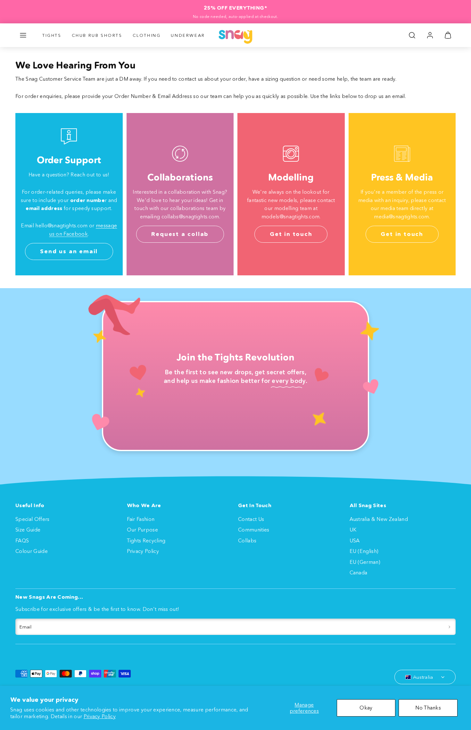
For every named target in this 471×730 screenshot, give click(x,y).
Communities (253, 529)
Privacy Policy (100, 716)
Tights (52, 35)
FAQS (22, 540)
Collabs (247, 540)
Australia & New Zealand (379, 519)
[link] (430, 35)
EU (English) (364, 551)
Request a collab (180, 234)
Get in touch (291, 234)
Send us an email (69, 251)
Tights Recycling (146, 540)
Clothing (147, 35)
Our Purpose (142, 529)
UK (353, 529)
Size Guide (27, 529)
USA (355, 540)
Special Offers (32, 519)
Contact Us (251, 519)
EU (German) (365, 562)
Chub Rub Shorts (97, 35)
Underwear (188, 35)
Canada (359, 572)
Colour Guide (31, 551)
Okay (365, 707)
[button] (23, 35)
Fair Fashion (141, 519)
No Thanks (428, 707)
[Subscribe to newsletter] (449, 627)
